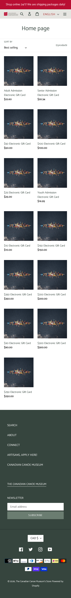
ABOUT (12, 435)
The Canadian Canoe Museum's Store (33, 581)
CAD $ (34, 538)
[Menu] (65, 14)
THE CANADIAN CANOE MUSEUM (26, 484)
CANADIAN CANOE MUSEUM (25, 464)
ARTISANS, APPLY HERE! (22, 455)
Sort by (8, 42)
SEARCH (12, 425)
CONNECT (13, 445)
